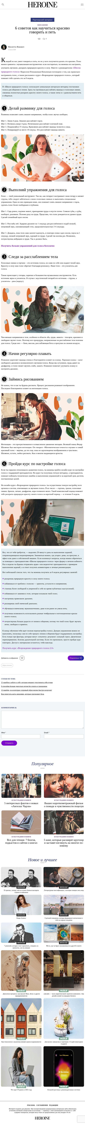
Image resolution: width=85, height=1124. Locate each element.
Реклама (31, 1105)
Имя (3, 733)
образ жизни (7, 665)
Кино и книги (25, 800)
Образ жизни (42, 25)
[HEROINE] (42, 5)
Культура (15, 800)
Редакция (53, 1105)
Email (46, 733)
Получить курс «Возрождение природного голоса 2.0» (28, 648)
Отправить (9, 743)
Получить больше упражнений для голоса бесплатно (27, 246)
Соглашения (42, 1105)
